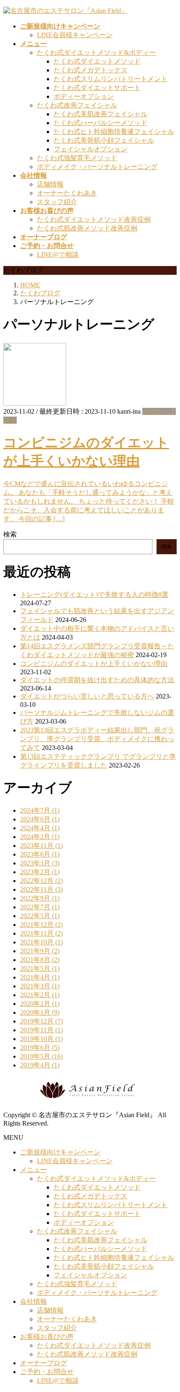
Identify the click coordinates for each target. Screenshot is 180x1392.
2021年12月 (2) (41, 924)
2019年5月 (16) (41, 1056)
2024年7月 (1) (39, 810)
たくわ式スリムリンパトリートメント (110, 78)
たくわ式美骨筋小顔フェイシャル (104, 140)
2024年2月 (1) (39, 836)
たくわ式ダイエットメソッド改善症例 (94, 219)
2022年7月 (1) (39, 907)
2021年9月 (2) (39, 950)
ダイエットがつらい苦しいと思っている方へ (87, 696)
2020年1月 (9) (39, 1012)
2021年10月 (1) (41, 942)
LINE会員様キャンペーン (75, 34)
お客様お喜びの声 (47, 1336)
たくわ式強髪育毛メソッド (77, 157)
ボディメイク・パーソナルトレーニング (97, 166)
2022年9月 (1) (39, 898)
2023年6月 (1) (39, 854)
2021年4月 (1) (39, 977)
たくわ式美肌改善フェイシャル (100, 114)
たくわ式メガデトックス (90, 70)
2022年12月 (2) (41, 880)
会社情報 (33, 1301)
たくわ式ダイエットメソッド (97, 61)
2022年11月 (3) (41, 889)
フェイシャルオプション (90, 149)
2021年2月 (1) (39, 994)
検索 (10, 534)
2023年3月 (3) (39, 863)
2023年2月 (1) (39, 871)
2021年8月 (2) (39, 959)
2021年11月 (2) (41, 933)
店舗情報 (50, 184)
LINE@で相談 (58, 254)
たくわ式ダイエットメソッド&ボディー (96, 52)
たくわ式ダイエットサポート (97, 87)
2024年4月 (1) (39, 828)
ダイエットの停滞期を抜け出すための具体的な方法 (97, 679)
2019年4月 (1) (39, 1065)
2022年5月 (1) (39, 915)
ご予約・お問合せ (47, 1371)
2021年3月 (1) (39, 986)
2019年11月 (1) (41, 1030)
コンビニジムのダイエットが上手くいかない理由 (93, 663)
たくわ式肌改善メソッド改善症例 (87, 228)
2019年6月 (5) (39, 1047)
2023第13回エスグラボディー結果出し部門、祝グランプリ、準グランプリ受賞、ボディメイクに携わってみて (97, 739)
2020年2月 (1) (39, 1003)
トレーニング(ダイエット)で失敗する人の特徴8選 (94, 594)
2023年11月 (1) (41, 845)
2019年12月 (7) (41, 1021)
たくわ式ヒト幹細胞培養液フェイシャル (114, 131)
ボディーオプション (84, 96)
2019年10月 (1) (41, 1038)
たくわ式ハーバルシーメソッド (100, 122)
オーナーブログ (43, 1362)
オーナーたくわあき (67, 193)
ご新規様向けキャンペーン (60, 1152)
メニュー (33, 1169)
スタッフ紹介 (57, 201)
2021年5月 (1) (39, 968)
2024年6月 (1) (39, 819)
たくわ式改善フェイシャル (77, 105)
